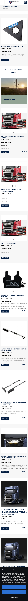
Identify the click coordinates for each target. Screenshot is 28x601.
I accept (14, 586)
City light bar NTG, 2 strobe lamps (12, 137)
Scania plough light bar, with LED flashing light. (13, 456)
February (9, 99)
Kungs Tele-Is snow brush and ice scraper (13, 349)
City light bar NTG (8, 243)
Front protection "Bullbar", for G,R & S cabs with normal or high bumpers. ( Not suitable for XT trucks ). (14, 512)
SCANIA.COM (15, 1)
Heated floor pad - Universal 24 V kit (13, 296)
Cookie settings (14, 597)
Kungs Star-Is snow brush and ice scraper (13, 403)
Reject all (14, 592)
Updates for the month (10, 6)
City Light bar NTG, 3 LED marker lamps (11, 190)
